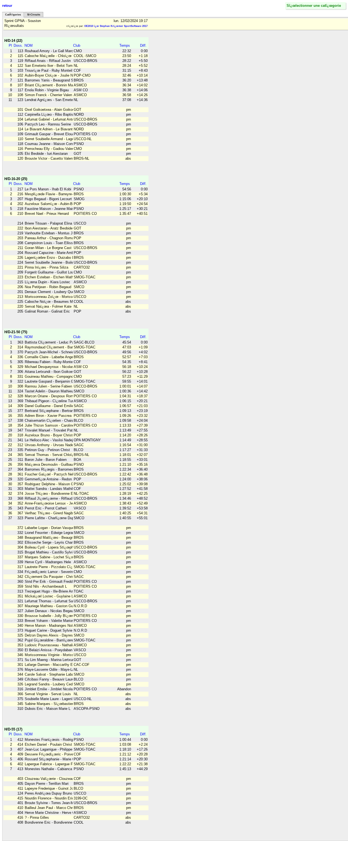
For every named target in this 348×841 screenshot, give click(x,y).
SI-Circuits (33, 14)
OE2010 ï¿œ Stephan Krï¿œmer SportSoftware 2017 (116, 26)
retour (7, 6)
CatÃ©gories (13, 14)
